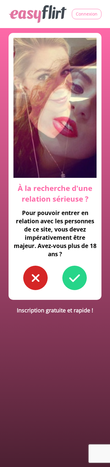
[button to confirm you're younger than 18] (35, 278)
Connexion (86, 14)
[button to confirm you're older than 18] (74, 278)
